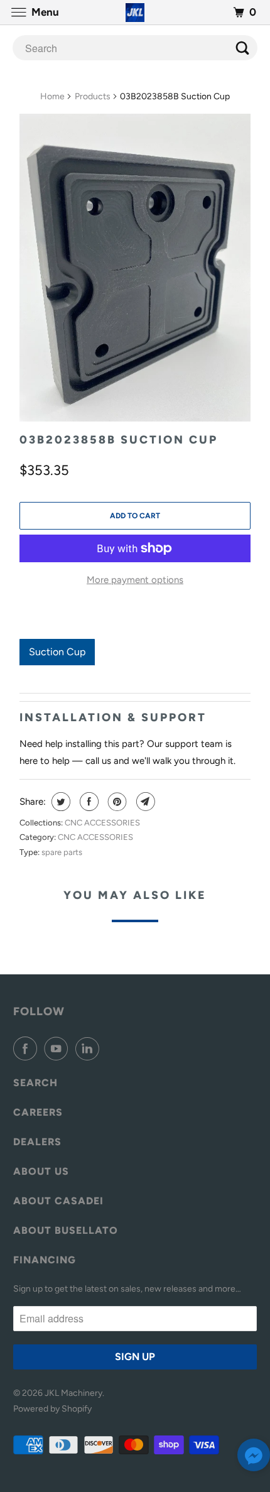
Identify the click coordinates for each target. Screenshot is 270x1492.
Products (93, 96)
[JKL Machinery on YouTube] (58, 1048)
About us (41, 1171)
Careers (38, 1112)
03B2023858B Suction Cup (118, 440)
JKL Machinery (73, 1393)
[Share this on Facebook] (88, 801)
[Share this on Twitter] (59, 801)
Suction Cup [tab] (57, 652)
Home (52, 96)
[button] (253, 1458)
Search (35, 1083)
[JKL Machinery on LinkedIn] (89, 1048)
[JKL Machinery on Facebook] (27, 1048)
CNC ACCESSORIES (102, 822)
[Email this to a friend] (144, 801)
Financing (44, 1260)
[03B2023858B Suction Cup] (135, 268)
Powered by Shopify (52, 1408)
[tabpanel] (135, 674)
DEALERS (37, 1142)
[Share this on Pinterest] (116, 801)
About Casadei (58, 1201)
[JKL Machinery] (135, 12)
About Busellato (65, 1230)
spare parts (61, 852)
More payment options (135, 579)
